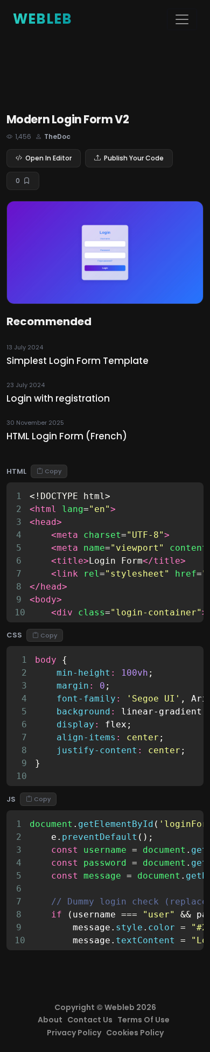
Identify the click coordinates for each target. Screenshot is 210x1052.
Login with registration (58, 398)
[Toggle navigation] (182, 19)
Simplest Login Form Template (77, 360)
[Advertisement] (105, 76)
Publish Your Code (134, 158)
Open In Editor (48, 158)
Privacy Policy (74, 1032)
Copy (53, 471)
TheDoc (57, 136)
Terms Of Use (143, 1019)
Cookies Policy (135, 1032)
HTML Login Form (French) (66, 436)
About (50, 1019)
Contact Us (90, 1019)
